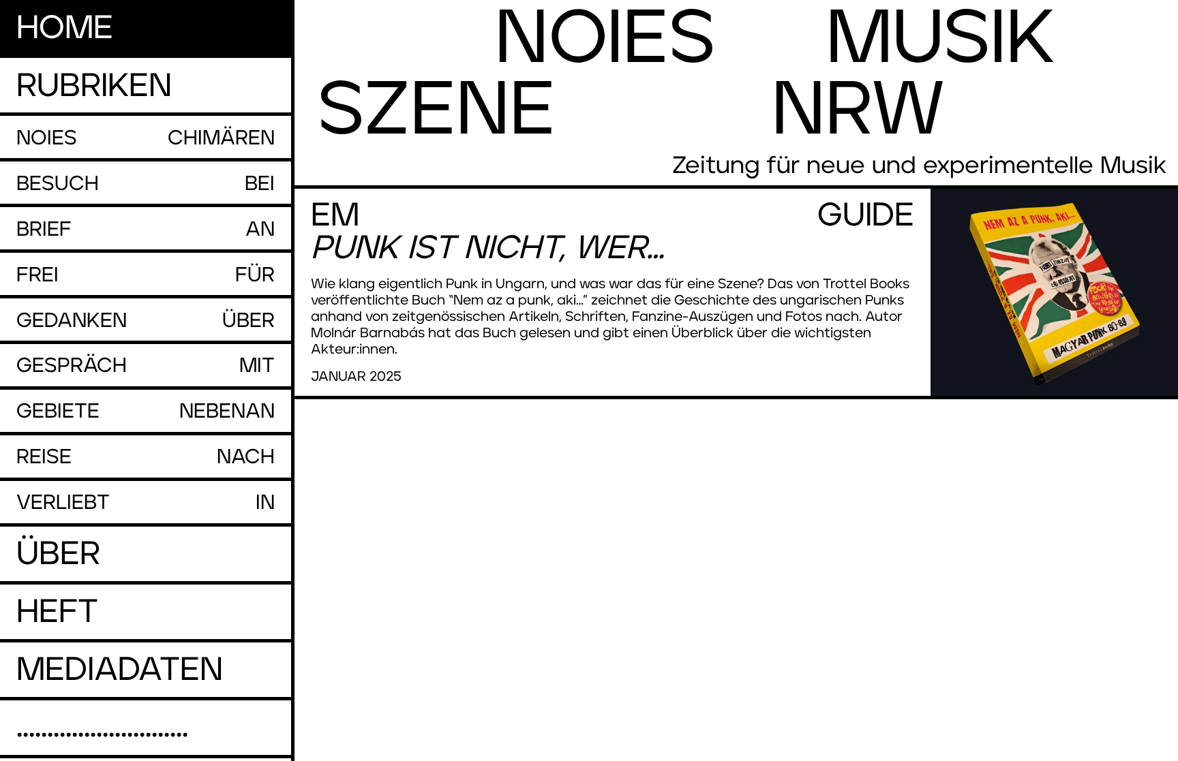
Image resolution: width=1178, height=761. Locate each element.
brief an (145, 229)
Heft (57, 612)
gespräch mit (145, 366)
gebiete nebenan (145, 411)
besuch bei (145, 184)
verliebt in (145, 503)
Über (58, 554)
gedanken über (145, 321)
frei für (145, 275)
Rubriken (94, 86)
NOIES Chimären (145, 138)
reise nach (145, 457)
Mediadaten (119, 670)
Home (64, 28)
